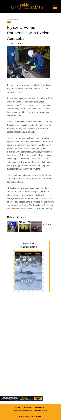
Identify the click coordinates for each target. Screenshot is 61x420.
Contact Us (27, 407)
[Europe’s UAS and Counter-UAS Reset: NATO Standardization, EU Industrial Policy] (25, 226)
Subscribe (39, 407)
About (17, 407)
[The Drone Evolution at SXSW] (36, 226)
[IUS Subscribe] (21, 398)
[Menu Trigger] (55, 7)
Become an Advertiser (23, 410)
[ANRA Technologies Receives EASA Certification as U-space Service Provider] (13, 226)
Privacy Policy (41, 410)
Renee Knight (16, 43)
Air (9, 22)
